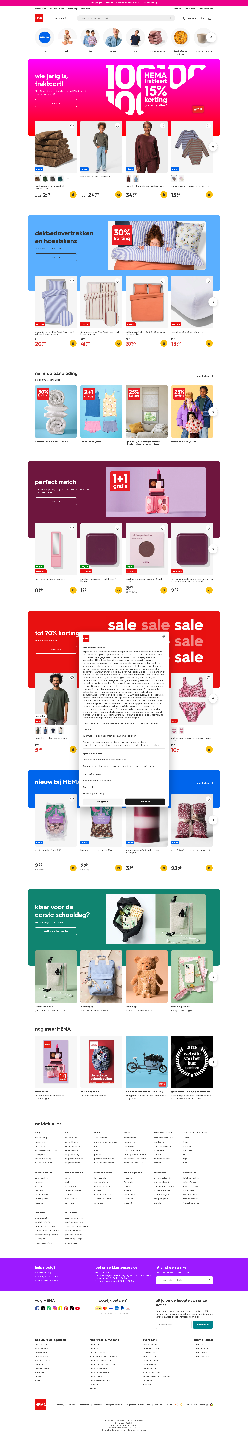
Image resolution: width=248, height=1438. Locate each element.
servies (68, 1178)
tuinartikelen (159, 1150)
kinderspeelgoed (162, 1178)
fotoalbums (40, 1203)
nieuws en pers (150, 1356)
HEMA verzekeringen (100, 1380)
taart (185, 1142)
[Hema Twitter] (43, 1308)
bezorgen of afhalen (47, 1276)
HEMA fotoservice (98, 1368)
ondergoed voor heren (135, 1154)
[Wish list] (202, 18)
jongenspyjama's (72, 1163)
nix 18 (169, 1405)
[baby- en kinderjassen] (192, 416)
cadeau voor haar (102, 1194)
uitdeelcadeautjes (102, 1186)
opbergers (159, 1154)
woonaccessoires (162, 1158)
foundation (129, 1182)
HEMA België (199, 1344)
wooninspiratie (42, 1218)
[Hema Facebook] (37, 1308)
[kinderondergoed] (101, 416)
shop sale (56, 649)
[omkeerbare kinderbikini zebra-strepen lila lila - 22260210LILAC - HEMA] (181, 730)
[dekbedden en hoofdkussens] (56, 416)
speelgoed (99, 1203)
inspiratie (94, 1384)
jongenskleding (72, 1154)
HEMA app (95, 1344)
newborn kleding (43, 1158)
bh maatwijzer (71, 1243)
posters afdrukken (191, 1186)
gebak (186, 1138)
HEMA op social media (100, 1360)
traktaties (187, 1150)
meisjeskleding (71, 1142)
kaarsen (157, 1163)
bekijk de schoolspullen (124, 927)
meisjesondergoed (73, 1146)
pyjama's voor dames (104, 1158)
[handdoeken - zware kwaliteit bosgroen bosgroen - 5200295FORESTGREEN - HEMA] (45, 178)
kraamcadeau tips (43, 1243)
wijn (185, 1158)
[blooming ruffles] (192, 981)
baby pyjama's (41, 1154)
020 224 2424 (102, 1272)
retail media (148, 1384)
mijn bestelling (44, 1272)
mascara (128, 1186)
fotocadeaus (189, 1190)
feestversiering (101, 1182)
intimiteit (128, 1203)
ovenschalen (71, 1198)
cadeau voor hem (102, 1198)
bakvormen (70, 1203)
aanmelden (202, 1324)
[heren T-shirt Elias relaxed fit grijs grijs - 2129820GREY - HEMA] (38, 730)
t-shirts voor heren (132, 1150)
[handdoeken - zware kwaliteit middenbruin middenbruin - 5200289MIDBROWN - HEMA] (38, 178)
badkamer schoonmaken (76, 1226)
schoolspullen (41, 1178)
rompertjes (40, 1142)
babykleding (41, 1138)
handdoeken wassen (74, 1230)
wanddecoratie (190, 1194)
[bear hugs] (147, 981)
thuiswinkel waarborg (197, 1405)
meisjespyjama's (72, 1150)
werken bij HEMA (151, 1348)
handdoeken (41, 1364)
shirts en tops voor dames (106, 1142)
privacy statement (66, 1405)
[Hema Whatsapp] (49, 1308)
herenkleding (130, 1138)
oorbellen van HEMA (45, 1226)
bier (185, 1163)
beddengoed (41, 1356)
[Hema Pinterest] (66, 1308)
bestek (68, 1182)
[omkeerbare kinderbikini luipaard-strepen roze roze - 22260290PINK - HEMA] (174, 730)
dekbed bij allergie (73, 1239)
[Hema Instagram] (55, 1308)
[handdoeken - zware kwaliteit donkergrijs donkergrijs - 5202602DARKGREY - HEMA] (53, 178)
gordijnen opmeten (74, 1218)
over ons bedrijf (150, 1344)
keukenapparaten (73, 1190)
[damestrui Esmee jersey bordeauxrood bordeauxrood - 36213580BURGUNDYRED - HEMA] (128, 178)
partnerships (148, 1380)
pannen (68, 1194)
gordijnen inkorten (73, 1234)
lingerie (97, 1146)
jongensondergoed (74, 1158)
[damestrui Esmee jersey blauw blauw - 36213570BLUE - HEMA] (136, 178)
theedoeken (70, 1186)
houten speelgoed (162, 1190)
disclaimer (84, 1405)
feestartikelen (100, 1178)
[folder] (56, 1068)
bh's (96, 1150)
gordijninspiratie (42, 1222)
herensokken (130, 1142)
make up (128, 1178)
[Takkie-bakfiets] (147, 1068)
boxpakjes (40, 1146)
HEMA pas (94, 1348)
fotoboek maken (191, 1178)
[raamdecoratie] (147, 416)
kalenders (39, 1186)
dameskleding (100, 1138)
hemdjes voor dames (104, 1163)
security (98, 1405)
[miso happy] (101, 981)
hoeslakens (159, 1142)
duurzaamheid (149, 1352)
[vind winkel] (209, 1280)
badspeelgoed (161, 1198)
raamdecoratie (42, 1368)
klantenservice (149, 1368)
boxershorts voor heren (135, 1158)
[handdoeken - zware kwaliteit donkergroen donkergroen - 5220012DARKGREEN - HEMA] (60, 178)
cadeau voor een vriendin (47, 1230)
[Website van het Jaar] (192, 1068)
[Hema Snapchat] (60, 1308)
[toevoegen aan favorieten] (72, 126)
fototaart (187, 1146)
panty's (97, 1154)
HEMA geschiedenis (152, 1360)
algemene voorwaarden (138, 1405)
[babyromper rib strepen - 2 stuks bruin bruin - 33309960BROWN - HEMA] (174, 178)
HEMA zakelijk (149, 1364)
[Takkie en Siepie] (56, 981)
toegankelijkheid (114, 1405)
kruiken (127, 1190)
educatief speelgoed (164, 1186)
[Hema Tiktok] (72, 1308)
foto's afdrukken (190, 1182)
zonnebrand (129, 1194)
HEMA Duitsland (201, 1348)
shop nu (124, 97)
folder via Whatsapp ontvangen (104, 1356)
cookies (158, 1405)
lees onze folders (98, 1352)
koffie (185, 1154)
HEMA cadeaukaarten (100, 1372)
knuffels (157, 1203)
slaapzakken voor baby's (46, 1150)
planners (39, 1190)
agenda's (39, 1182)
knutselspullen (41, 1198)
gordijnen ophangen (74, 1222)
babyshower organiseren (46, 1234)
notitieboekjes (42, 1194)
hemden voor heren (133, 1163)
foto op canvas (190, 1198)
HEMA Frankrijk (200, 1352)
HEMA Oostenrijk (201, 1356)
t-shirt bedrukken (191, 1203)
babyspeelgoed (161, 1182)
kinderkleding (71, 1138)
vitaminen (128, 1198)
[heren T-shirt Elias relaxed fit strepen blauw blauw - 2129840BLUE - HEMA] (45, 730)
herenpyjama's (130, 1146)
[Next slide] (213, 146)
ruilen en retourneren (48, 1280)
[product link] (56, 147)
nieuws (93, 1388)
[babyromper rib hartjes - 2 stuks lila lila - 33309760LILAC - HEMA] (181, 178)
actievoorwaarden (151, 1372)
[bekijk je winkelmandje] (209, 18)
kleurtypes (40, 1239)
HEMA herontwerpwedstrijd (103, 1364)
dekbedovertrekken (163, 1138)
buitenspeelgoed (162, 1194)
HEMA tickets (96, 1376)
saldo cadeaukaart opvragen (156, 1376)
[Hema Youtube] (77, 1308)
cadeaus (98, 1190)
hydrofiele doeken (43, 1163)
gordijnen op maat (162, 1146)
